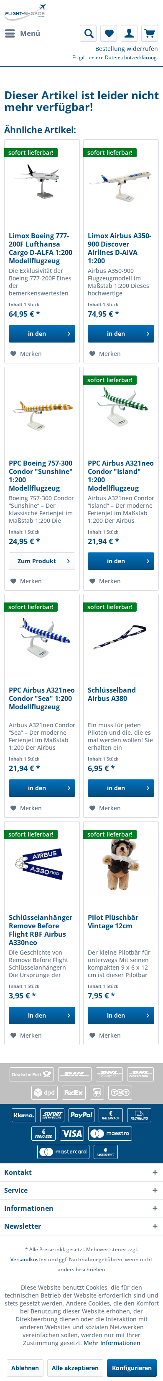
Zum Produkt (37, 561)
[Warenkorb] (149, 33)
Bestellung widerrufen (126, 49)
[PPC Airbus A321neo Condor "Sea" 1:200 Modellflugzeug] (42, 635)
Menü (30, 33)
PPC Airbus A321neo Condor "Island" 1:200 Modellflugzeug (121, 475)
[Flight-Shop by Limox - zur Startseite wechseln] (25, 12)
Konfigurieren (132, 1368)
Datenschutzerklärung (131, 57)
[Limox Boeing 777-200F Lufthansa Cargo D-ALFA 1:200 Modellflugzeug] (42, 181)
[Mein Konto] (129, 33)
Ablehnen (25, 1368)
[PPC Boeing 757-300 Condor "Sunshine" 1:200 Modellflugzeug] (42, 408)
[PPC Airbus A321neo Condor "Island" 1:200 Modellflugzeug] (121, 408)
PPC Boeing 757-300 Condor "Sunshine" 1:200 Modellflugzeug (41, 475)
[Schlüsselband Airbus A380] (121, 635)
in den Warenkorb (37, 336)
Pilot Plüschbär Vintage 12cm (113, 921)
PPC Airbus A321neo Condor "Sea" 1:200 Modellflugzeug (42, 698)
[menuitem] (22, 33)
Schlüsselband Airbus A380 (112, 694)
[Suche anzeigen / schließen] (88, 33)
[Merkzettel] (108, 33)
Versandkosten (28, 1259)
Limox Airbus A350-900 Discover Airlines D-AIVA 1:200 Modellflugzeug (119, 248)
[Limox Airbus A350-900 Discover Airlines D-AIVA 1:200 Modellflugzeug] (121, 181)
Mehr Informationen (112, 1343)
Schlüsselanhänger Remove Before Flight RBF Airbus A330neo (40, 930)
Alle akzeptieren (75, 1368)
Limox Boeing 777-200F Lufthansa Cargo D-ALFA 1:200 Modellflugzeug (40, 248)
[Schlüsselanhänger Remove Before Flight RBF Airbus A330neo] (42, 863)
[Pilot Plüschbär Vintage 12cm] (121, 863)
